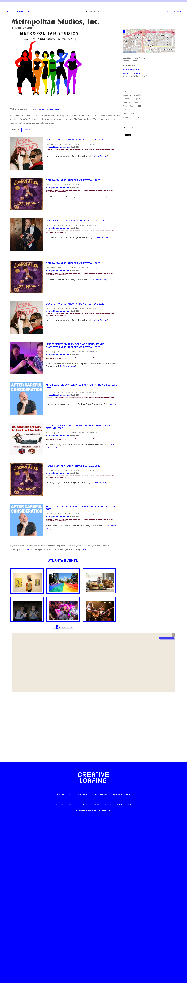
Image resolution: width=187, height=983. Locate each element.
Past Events (16, 130)
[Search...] (13, 11)
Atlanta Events (63, 561)
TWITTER (81, 794)
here (29, 549)
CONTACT (85, 805)
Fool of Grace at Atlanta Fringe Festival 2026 (75, 221)
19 (68, 626)
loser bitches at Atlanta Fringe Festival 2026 (75, 140)
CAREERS (107, 805)
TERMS (128, 805)
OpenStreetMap (166, 52)
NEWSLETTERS (121, 794)
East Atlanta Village (131, 73)
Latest (28, 11)
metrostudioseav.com (132, 69)
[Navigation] (7, 11)
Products (26, 130)
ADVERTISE (60, 805)
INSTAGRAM (100, 794)
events (86, 549)
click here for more (99, 156)
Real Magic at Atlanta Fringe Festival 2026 (73, 180)
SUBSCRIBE (177, 11)
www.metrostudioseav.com (47, 109)
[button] (173, 635)
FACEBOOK (63, 794)
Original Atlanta (93, 11)
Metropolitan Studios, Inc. (58, 147)
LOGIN (169, 11)
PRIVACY (118, 805)
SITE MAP (96, 805)
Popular (20, 11)
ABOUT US (73, 805)
